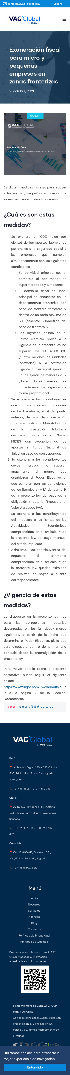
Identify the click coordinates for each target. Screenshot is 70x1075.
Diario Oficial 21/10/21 (35, 706)
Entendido (35, 1067)
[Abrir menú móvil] (64, 19)
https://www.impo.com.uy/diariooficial (33, 687)
